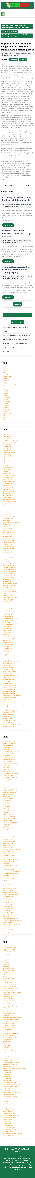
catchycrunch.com (8, 456)
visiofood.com (7, 640)
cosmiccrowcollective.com (11, 988)
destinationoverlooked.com (11, 1115)
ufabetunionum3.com (9, 569)
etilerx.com (6, 593)
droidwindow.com (8, 642)
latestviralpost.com (9, 1023)
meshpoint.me (7, 994)
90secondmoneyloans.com (11, 522)
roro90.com (6, 963)
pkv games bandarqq (9, 413)
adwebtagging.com (8, 1110)
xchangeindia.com (8, 679)
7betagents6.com (8, 538)
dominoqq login (25, 1158)
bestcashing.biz (7, 838)
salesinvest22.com (8, 632)
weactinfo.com (7, 1045)
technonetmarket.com (9, 607)
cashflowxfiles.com (8, 1039)
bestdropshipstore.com (10, 511)
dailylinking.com (7, 483)
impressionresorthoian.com (11, 1082)
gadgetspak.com (8, 544)
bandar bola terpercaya (10, 384)
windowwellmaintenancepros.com (13, 1133)
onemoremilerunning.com (10, 1033)
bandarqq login (13, 1158)
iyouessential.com (8, 489)
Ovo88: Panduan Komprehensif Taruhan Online (17, 339)
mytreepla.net (7, 554)
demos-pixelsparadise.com (11, 773)
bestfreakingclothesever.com (12, 1084)
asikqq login (6, 401)
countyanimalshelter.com (10, 1108)
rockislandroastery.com (10, 711)
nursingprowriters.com (9, 1090)
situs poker (6, 380)
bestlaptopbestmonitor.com (11, 859)
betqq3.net (6, 881)
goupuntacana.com (8, 450)
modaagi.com (7, 812)
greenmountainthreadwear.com (12, 1092)
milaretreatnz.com (8, 810)
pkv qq (5, 372)
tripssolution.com (8, 528)
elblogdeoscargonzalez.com (11, 849)
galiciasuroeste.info (9, 816)
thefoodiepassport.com (10, 892)
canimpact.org (7, 900)
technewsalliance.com (9, 605)
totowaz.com (7, 1100)
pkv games (6, 399)
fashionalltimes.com (9, 689)
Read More (9, 225)
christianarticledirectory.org (11, 930)
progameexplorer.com (9, 709)
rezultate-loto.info (8, 560)
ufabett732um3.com (9, 611)
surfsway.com (7, 515)
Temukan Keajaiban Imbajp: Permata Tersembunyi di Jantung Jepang (16, 270)
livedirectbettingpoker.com (11, 1062)
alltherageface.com (9, 705)
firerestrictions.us (8, 840)
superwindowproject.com (10, 894)
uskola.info (6, 613)
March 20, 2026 (9, 204)
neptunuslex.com (8, 753)
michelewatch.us (8, 757)
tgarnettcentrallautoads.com (11, 763)
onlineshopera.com (8, 475)
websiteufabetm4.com (10, 583)
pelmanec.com (7, 953)
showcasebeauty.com (9, 785)
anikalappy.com (7, 587)
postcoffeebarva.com (9, 1002)
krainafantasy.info (8, 968)
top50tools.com (7, 794)
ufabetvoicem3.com (9, 577)
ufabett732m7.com (9, 638)
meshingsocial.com (8, 1047)
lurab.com (6, 716)
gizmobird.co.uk (7, 747)
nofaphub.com (7, 458)
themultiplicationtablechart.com (12, 924)
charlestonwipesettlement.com (12, 1102)
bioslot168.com (7, 722)
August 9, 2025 (9, 240)
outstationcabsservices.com (11, 675)
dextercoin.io (6, 928)
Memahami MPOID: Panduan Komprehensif (16, 344)
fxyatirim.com (7, 495)
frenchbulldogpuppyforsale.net (12, 920)
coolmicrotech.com (8, 681)
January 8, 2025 (9, 277)
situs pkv (5, 370)
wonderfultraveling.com (10, 830)
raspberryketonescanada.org (11, 662)
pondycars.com (7, 656)
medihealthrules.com (9, 664)
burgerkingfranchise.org (10, 1006)
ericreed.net (6, 875)
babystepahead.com (9, 1113)
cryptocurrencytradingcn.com (12, 1098)
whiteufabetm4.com (9, 585)
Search (17, 304)
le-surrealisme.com (8, 783)
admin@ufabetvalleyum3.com (23, 53)
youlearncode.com (8, 493)
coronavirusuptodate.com (10, 540)
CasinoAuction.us (8, 885)
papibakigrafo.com (8, 896)
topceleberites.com (9, 566)
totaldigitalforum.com (9, 691)
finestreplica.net (8, 595)
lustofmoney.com (8, 1125)
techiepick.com (7, 652)
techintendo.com (8, 507)
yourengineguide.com (9, 671)
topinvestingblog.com (9, 792)
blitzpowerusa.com (8, 1027)
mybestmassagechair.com (11, 873)
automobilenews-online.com (11, 687)
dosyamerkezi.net (8, 781)
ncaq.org (5, 471)
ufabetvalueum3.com (9, 571)
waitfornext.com (8, 616)
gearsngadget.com (8, 546)
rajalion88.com (7, 448)
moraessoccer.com (8, 824)
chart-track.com (8, 828)
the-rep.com (6, 796)
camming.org (7, 446)
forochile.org (6, 826)
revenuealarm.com (8, 714)
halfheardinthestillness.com (11, 871)
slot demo (6, 386)
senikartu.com (7, 972)
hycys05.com (7, 1031)
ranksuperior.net (8, 1111)
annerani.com (7, 800)
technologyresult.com (9, 499)
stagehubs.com (7, 434)
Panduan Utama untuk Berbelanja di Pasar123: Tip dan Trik (16, 233)
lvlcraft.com (6, 520)
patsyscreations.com (9, 462)
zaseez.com (6, 454)
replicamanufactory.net (10, 558)
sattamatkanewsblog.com (11, 1096)
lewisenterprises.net (9, 479)
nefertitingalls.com (8, 460)
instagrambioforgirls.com (10, 1037)
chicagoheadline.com (9, 444)
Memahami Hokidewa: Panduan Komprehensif (17, 335)
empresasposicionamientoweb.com (13, 695)
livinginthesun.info (8, 978)
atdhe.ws (5, 867)
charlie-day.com (7, 1061)
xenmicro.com (7, 473)
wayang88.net (7, 581)
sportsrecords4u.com (9, 564)
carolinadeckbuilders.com (10, 791)
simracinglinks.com (8, 779)
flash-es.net (6, 1074)
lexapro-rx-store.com (9, 916)
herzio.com (6, 964)
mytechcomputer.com (9, 720)
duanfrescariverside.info (10, 591)
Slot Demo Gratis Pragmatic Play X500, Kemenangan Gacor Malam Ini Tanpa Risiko (15, 26)
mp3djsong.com (7, 749)
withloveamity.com (8, 491)
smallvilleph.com (8, 814)
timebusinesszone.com (10, 1127)
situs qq (5, 368)
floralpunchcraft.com (9, 1053)
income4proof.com (8, 464)
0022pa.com (6, 804)
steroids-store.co (8, 853)
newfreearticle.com (9, 1025)
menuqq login (7, 1156)
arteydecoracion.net (9, 855)
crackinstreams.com (9, 542)
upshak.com (6, 1076)
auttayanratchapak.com (10, 1000)
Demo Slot (5, 31)
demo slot (6, 409)
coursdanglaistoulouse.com (11, 751)
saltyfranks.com (8, 798)
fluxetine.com (7, 877)
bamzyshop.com (8, 654)
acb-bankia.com (7, 1072)
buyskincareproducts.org (10, 918)
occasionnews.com (8, 1123)
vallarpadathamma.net (9, 1008)
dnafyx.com (6, 485)
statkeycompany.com (9, 789)
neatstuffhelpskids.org (10, 822)
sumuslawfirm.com (8, 1088)
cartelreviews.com (8, 513)
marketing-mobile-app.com (11, 1051)
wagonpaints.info (8, 615)
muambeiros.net (8, 843)
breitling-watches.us (9, 761)
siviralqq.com (7, 1080)
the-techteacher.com (9, 685)
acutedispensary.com (9, 1094)
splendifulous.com (8, 562)
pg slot (29, 1163)
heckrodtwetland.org (9, 869)
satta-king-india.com (9, 530)
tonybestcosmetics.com (10, 697)
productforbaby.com (9, 1013)
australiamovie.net (8, 745)
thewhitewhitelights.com (10, 865)
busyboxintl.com (8, 998)
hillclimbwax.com (8, 1119)
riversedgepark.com (9, 452)
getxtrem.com (7, 1043)
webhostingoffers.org (9, 501)
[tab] (3, 14)
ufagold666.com (8, 646)
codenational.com (8, 707)
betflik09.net (6, 469)
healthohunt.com (8, 599)
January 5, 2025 (8, 53)
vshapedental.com (8, 667)
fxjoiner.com (6, 701)
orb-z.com (6, 1015)
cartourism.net (7, 904)
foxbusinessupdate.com (10, 1064)
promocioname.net (8, 832)
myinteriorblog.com (8, 648)
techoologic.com (8, 660)
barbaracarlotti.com (9, 910)
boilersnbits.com (8, 1021)
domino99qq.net (8, 955)
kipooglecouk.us (7, 887)
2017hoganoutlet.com (9, 951)
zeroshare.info (7, 806)
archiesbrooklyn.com (9, 841)
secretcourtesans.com (10, 440)
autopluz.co (6, 767)
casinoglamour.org (8, 926)
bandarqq (5, 390)
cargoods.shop (7, 982)
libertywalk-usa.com (9, 743)
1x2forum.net (7, 436)
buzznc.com (6, 699)
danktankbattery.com (9, 1057)
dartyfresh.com (7, 477)
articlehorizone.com (9, 534)
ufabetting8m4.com (9, 567)
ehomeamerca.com (9, 505)
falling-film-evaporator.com (11, 1086)
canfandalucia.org (8, 669)
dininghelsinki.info (8, 589)
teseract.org (6, 634)
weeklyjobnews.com (9, 1106)
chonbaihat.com (8, 847)
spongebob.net (7, 996)
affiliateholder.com (8, 1135)
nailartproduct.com (8, 517)
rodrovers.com (7, 526)
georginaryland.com (9, 861)
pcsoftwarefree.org (9, 481)
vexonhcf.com (7, 771)
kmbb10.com (7, 1041)
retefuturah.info (7, 601)
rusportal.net (7, 974)
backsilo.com (7, 1078)
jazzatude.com (7, 802)
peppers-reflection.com (10, 1129)
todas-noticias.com (9, 970)
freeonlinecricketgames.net (11, 836)
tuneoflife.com (7, 1131)
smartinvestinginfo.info (10, 603)
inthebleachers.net (8, 914)
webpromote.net (8, 851)
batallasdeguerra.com (9, 818)
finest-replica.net (8, 626)
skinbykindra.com (8, 703)
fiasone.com (6, 1055)
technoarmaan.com (9, 693)
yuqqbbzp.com (7, 536)
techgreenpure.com (9, 509)
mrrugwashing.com (8, 1070)
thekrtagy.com (7, 677)
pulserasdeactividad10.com (11, 908)
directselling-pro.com (9, 713)
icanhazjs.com (7, 898)
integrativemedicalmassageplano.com (14, 1068)
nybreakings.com (8, 673)
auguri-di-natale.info (9, 755)
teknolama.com (7, 1012)
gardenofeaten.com (9, 1029)
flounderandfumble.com (10, 597)
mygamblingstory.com (9, 947)
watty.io (5, 976)
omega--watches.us (9, 759)
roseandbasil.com (8, 863)
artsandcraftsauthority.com (11, 724)
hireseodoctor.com (8, 548)
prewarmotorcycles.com (10, 777)
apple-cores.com (8, 906)
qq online (5, 374)
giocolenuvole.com (8, 487)
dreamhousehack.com (9, 683)
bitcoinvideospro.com (9, 986)
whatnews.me (7, 622)
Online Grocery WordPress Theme (16, 1149)
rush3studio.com (8, 961)
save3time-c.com (8, 769)
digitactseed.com (8, 518)
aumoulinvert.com (8, 890)
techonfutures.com (9, 658)
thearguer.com (7, 1049)
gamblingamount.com (9, 1117)
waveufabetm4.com (9, 579)
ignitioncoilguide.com (9, 718)
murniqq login (19, 1165)
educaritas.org (7, 466)
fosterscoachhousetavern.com (12, 1017)
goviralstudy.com (8, 902)
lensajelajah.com (8, 468)
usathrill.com (7, 665)
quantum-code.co (8, 620)
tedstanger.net (7, 609)
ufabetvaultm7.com (9, 573)
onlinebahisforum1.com (10, 442)
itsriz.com (6, 980)
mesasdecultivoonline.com (11, 1019)
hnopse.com (6, 1121)
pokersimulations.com (9, 556)
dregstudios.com (8, 820)
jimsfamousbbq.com (9, 742)
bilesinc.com (6, 808)
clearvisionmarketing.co (10, 618)
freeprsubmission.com (9, 644)
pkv (4, 415)
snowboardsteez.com (9, 1035)
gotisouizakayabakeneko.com (12, 992)
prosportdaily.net (8, 630)
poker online (6, 397)
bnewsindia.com (8, 650)
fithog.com (6, 857)
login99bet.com (7, 438)
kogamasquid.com (8, 922)
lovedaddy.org (7, 1066)
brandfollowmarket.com (10, 1104)
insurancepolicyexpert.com (11, 787)
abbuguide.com (7, 497)
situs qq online (7, 376)
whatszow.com (7, 503)
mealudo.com (7, 1059)
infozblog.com (7, 845)
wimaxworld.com (8, 834)
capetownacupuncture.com (11, 984)
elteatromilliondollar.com (10, 1004)
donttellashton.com (9, 959)
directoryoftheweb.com (10, 957)
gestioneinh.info (7, 628)
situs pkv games (19, 1156)
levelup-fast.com (8, 552)
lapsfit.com (6, 550)
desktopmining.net (8, 912)
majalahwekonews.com (10, 949)
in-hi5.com (6, 966)
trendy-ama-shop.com (9, 636)
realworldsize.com (8, 1010)
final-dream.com (8, 624)
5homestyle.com (8, 932)
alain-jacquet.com (8, 990)
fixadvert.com (7, 765)
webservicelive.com (9, 726)
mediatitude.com (8, 775)
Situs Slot (14, 31)
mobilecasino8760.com (10, 879)
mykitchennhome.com (9, 889)
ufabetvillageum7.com (9, 575)
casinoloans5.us (8, 883)
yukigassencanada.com (10, 532)
